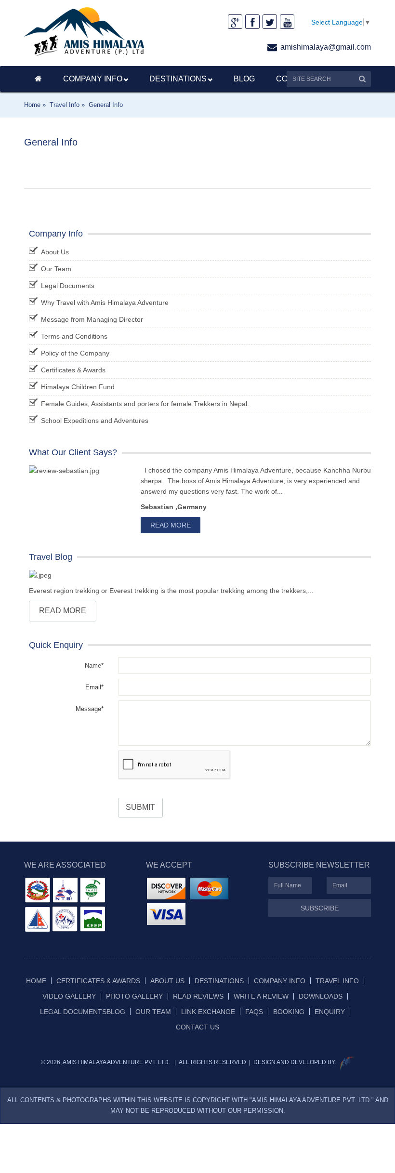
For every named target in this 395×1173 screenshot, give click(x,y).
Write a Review (261, 996)
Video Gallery (69, 996)
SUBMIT (140, 807)
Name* (94, 665)
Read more (62, 610)
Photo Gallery (134, 996)
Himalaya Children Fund (78, 387)
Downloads (320, 996)
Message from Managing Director (92, 319)
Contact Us (197, 1027)
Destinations (219, 980)
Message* (90, 708)
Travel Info (337, 980)
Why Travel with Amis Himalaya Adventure (105, 302)
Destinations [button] (178, 79)
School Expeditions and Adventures (94, 420)
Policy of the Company (75, 353)
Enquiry (330, 1011)
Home (36, 980)
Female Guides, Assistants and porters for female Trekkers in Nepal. (145, 404)
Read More (170, 525)
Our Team (56, 269)
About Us (55, 252)
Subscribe (320, 908)
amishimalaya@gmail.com (325, 47)
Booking (288, 1011)
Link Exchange (208, 1011)
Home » (35, 104)
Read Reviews (198, 996)
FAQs (254, 1011)
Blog (244, 79)
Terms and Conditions (74, 336)
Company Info (92, 79)
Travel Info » (67, 104)
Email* (94, 687)
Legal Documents (67, 286)
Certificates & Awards (73, 370)
